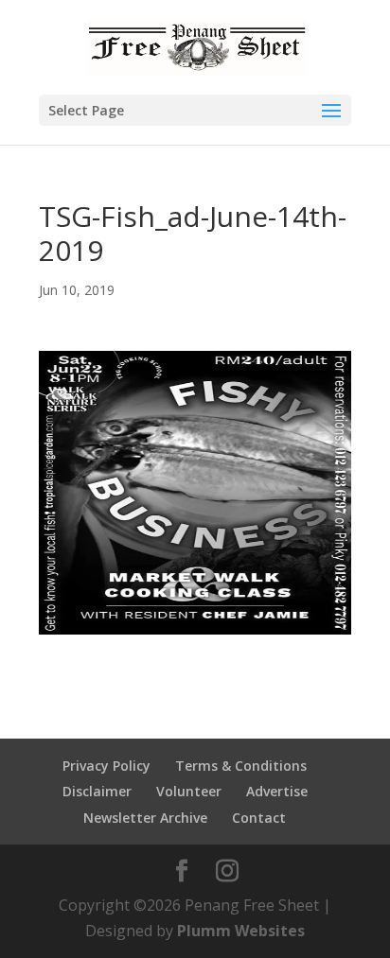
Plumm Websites (241, 930)
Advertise (277, 791)
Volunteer (189, 791)
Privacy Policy (106, 766)
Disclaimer (97, 791)
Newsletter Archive (145, 818)
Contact (259, 818)
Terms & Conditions (241, 766)
